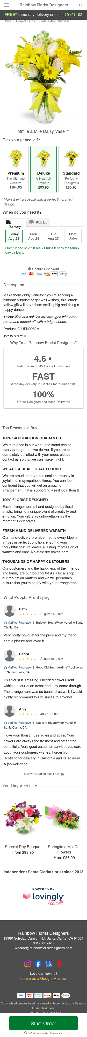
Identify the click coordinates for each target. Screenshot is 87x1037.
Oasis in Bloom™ (48, 722)
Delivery (14, 225)
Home (7, 21)
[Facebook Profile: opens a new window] (38, 963)
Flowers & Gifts (25, 21)
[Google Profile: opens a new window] (48, 963)
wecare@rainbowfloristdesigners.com (43, 947)
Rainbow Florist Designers (44, 5)
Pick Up (41, 222)
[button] (76, 1026)
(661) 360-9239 (44, 943)
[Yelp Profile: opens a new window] (59, 963)
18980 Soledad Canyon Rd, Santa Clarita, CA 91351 (43, 938)
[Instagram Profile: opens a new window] (27, 963)
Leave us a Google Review (43, 978)
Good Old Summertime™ (53, 667)
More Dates (73, 236)
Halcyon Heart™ (47, 622)
